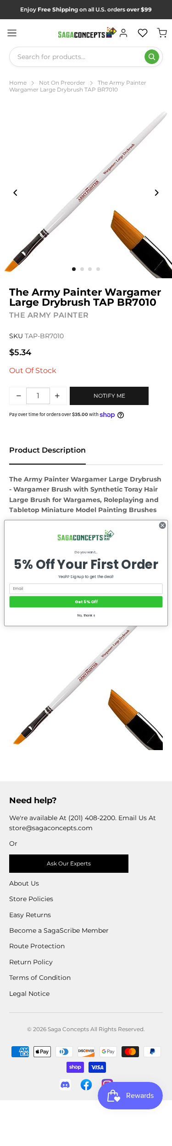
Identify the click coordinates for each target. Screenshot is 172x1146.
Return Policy (31, 962)
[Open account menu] (123, 33)
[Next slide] (156, 192)
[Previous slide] (15, 192)
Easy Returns (30, 915)
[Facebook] (86, 1084)
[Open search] (151, 56)
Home (18, 82)
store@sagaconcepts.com (51, 828)
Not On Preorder (62, 82)
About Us (24, 883)
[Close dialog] (162, 525)
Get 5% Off (86, 602)
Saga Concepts (68, 1029)
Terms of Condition (40, 977)
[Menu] (12, 33)
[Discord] (65, 1084)
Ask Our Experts (69, 863)
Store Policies (31, 899)
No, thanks (86, 615)
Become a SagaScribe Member (59, 930)
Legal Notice (29, 993)
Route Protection (37, 946)
